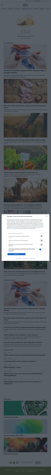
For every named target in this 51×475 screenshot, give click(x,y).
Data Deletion (18, 258)
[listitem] (25, 233)
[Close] (47, 216)
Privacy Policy (32, 258)
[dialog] (25, 237)
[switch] (41, 236)
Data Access (25, 258)
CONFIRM (16, 254)
